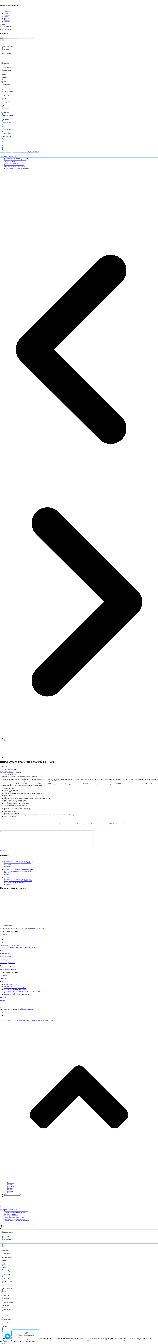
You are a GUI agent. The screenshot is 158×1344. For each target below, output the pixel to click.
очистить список (5, 769)
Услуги (6, 16)
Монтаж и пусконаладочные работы (15, 988)
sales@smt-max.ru (125, 823)
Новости (6, 20)
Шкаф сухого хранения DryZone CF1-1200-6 (17, 863)
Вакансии (3, 978)
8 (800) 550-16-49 (5, 29)
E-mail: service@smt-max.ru (8, 969)
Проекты (6, 18)
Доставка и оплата (9, 986)
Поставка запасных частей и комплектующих (18, 994)
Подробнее (7, 866)
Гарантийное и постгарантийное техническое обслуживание (23, 991)
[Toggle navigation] (0, 28)
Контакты (7, 21)
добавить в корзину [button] (6, 771)
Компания (7, 11)
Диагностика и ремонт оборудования (15, 989)
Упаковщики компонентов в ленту (14, 165)
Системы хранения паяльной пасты (15, 160)
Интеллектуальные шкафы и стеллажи (16, 158)
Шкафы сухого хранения (11, 163)
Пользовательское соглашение (9, 945)
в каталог (3, 850)
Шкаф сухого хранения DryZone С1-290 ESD (18, 881)
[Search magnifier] (1, 39)
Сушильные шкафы (10, 161)
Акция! (14, 882)
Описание (5, 776)
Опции (34, 776)
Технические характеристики (20, 776)
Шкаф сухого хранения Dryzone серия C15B (17, 871)
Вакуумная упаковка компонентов (14, 166)
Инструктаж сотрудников (12, 993)
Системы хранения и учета (8, 156)
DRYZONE (3, 766)
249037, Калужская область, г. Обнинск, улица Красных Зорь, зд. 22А (22, 928)
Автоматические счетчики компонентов (16, 168)
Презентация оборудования (8, 774)
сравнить (13, 769)
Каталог (6, 13)
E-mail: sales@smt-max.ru (7, 963)
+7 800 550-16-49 (112, 823)
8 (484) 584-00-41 (5, 953)
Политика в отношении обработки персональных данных (18, 947)
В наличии (7, 15)
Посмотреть (3, 934)
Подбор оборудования (10, 984)
